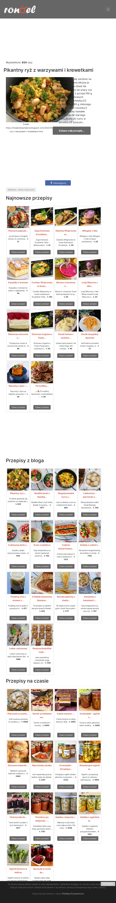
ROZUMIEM (108, 884)
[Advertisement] (58, 39)
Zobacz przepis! (18, 252)
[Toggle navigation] (108, 9)
